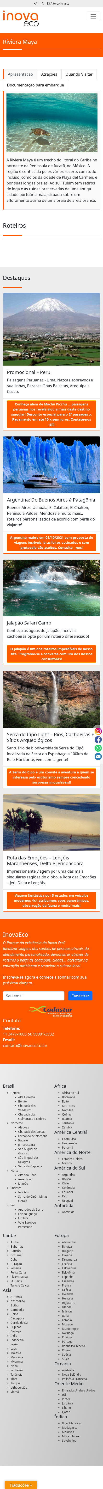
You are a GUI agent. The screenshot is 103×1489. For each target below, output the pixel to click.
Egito (65, 1101)
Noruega (68, 1333)
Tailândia (17, 1375)
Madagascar (70, 1428)
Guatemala (69, 1143)
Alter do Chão (27, 1175)
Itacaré (23, 1140)
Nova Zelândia (71, 1375)
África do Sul (70, 1093)
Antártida (68, 1212)
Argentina (68, 1175)
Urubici (23, 1218)
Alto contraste (59, 3)
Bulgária (67, 1251)
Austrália (68, 1370)
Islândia (67, 1311)
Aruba (15, 1242)
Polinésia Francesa (74, 1379)
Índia (14, 1336)
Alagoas (23, 1127)
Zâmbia (67, 1127)
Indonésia (17, 1340)
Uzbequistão (19, 1387)
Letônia (67, 1320)
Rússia (66, 1350)
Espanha (68, 1277)
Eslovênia (68, 1272)
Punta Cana (18, 1272)
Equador (67, 1192)
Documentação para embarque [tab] (35, 85)
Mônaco (67, 1324)
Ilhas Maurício (71, 1423)
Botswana (68, 1097)
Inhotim (23, 1192)
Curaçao (16, 1264)
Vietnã (15, 1392)
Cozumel (16, 1255)
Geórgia (16, 1331)
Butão (14, 1305)
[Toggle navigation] (93, 16)
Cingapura (17, 1318)
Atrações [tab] (49, 74)
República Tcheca (73, 1346)
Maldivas (68, 1432)
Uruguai (67, 1201)
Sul (13, 1205)
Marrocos (68, 1106)
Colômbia (68, 1188)
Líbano (66, 1408)
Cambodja (17, 1310)
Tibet (14, 1379)
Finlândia (68, 1281)
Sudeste (16, 1188)
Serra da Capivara (30, 1166)
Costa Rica (69, 1139)
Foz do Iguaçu (27, 1214)
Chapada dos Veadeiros (27, 1108)
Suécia (66, 1355)
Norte (14, 1171)
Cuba (14, 1259)
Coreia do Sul (19, 1323)
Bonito (22, 1101)
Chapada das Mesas (31, 1132)
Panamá (67, 1148)
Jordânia (67, 1403)
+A (35, 3)
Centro (15, 1093)
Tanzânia (68, 1123)
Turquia (16, 1383)
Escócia (67, 1264)
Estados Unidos (72, 1159)
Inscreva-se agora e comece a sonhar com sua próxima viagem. (45, 980)
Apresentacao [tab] (20, 74)
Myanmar (17, 1362)
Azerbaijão (18, 1301)
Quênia (67, 1114)
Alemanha (69, 1242)
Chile (65, 1183)
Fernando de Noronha (32, 1136)
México (67, 1163)
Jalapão (23, 1184)
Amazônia (25, 1179)
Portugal (67, 1342)
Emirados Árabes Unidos (78, 1390)
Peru (65, 1196)
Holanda (67, 1294)
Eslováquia (69, 1268)
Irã (64, 1395)
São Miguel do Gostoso (27, 1151)
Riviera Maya (19, 1277)
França (66, 1285)
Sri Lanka (17, 1370)
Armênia (16, 1297)
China (14, 1314)
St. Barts (16, 1281)
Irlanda (67, 1307)
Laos (14, 1349)
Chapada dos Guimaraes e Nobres (32, 1116)
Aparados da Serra (30, 1209)
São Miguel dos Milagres (28, 1160)
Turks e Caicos (20, 1285)
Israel (66, 1399)
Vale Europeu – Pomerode (28, 1224)
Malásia (16, 1353)
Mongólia (17, 1357)
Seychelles (69, 1441)
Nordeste (17, 1123)
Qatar (66, 1412)
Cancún (16, 1251)
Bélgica (67, 1246)
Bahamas (17, 1246)
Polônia (67, 1337)
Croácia (67, 1255)
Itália (65, 1316)
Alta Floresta (26, 1097)
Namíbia (67, 1110)
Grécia (66, 1290)
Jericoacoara (26, 1145)
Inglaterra (68, 1303)
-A (42, 3)
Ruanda (67, 1119)
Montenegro (70, 1329)
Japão (14, 1344)
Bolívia (66, 1179)
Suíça (65, 1359)
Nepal (14, 1366)
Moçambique (71, 1436)
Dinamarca (69, 1259)
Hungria (67, 1298)
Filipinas (16, 1327)
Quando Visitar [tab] (79, 74)
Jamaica (16, 1268)
